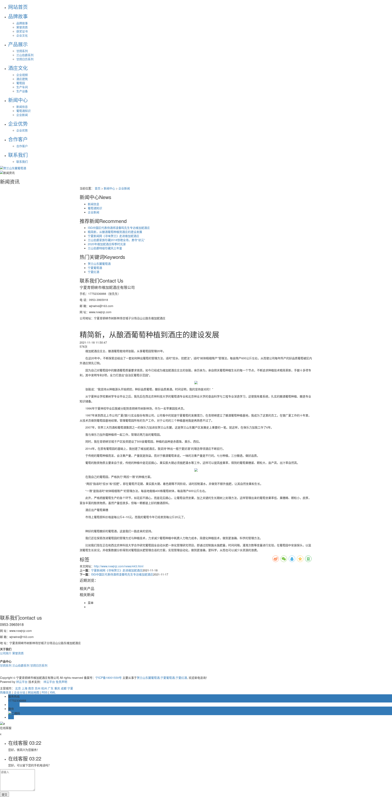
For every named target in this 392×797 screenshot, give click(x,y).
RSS (44, 692)
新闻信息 (22, 107)
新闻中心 (109, 188)
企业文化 (22, 35)
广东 (50, 688)
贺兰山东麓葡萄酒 (99, 264)
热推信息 (5, 692)
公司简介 (6, 653)
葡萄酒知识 (23, 111)
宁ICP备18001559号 (108, 678)
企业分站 (19, 692)
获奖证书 (22, 31)
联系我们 (22, 161)
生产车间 (22, 87)
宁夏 (70, 688)
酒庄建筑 (22, 79)
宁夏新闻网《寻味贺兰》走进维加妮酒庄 (113, 236)
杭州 (44, 688)
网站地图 (33, 692)
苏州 (37, 688)
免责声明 (61, 682)
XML (53, 692)
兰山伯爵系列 (24, 55)
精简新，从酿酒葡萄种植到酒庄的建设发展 (115, 232)
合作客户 (22, 146)
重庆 (57, 688)
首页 (97, 188)
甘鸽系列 (22, 51)
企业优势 (22, 130)
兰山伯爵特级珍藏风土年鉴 (105, 248)
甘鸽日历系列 (24, 59)
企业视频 (22, 75)
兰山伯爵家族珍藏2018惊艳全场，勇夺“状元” (116, 240)
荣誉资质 (22, 27)
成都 (64, 688)
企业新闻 (22, 115)
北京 (18, 688)
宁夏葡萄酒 (95, 268)
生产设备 (22, 91)
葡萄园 (20, 83)
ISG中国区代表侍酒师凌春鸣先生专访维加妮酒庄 (119, 228)
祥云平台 (22, 682)
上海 (24, 688)
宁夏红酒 (93, 272)
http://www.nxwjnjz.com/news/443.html (118, 566)
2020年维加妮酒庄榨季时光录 (107, 244)
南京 (31, 688)
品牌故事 (22, 23)
